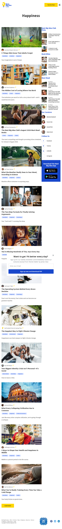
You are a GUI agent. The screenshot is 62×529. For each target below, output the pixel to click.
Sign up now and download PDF (31, 271)
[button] (30, 256)
